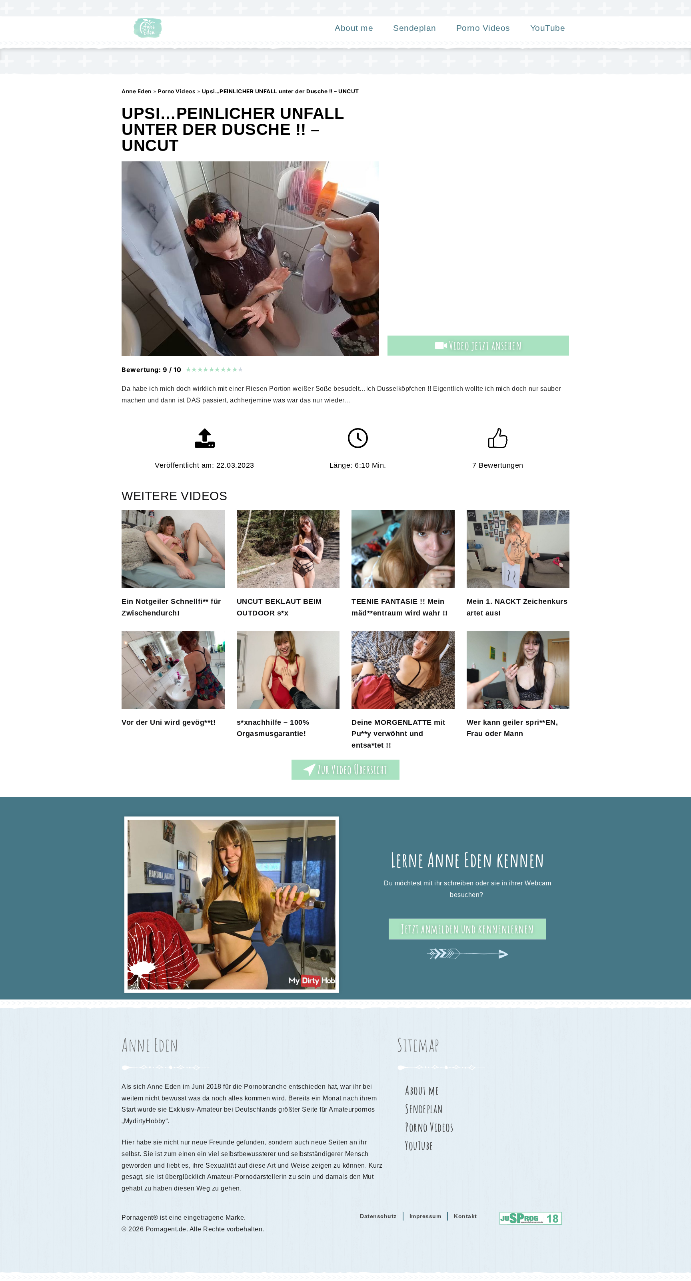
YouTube (547, 27)
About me (354, 27)
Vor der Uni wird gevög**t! (169, 722)
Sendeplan (414, 27)
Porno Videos (483, 27)
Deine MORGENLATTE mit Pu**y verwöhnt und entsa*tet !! (398, 734)
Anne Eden (137, 91)
